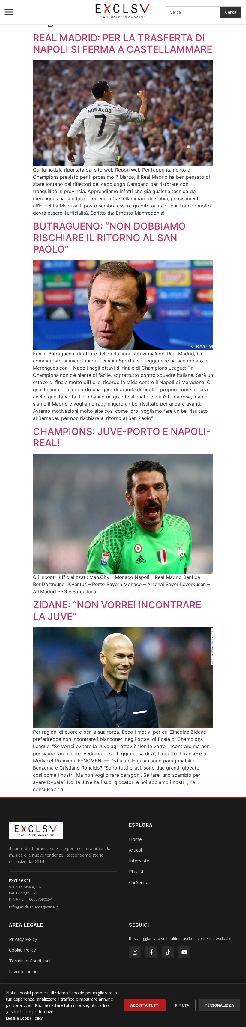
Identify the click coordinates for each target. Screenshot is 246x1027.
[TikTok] (168, 952)
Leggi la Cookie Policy (24, 1018)
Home (135, 839)
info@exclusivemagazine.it (33, 907)
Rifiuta (182, 1005)
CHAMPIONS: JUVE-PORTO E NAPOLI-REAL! (122, 437)
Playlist (136, 871)
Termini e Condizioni (29, 961)
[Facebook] (152, 952)
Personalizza (219, 1005)
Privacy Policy (23, 939)
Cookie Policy (22, 950)
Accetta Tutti (145, 1005)
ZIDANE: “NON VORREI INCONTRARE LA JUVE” (117, 610)
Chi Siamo (138, 882)
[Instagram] (135, 952)
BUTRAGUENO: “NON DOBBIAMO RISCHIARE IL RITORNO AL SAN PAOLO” (109, 237)
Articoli (136, 850)
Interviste (139, 861)
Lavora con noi (24, 971)
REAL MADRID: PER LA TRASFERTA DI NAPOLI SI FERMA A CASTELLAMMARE (122, 43)
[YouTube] (184, 952)
